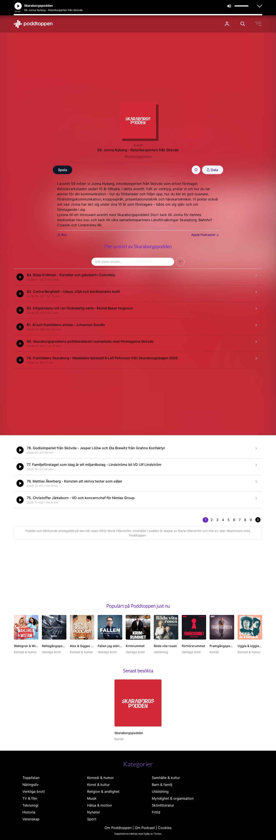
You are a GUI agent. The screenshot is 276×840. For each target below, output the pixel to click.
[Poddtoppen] (33, 24)
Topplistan (30, 777)
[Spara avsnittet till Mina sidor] (196, 169)
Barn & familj (162, 784)
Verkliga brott (33, 791)
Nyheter (93, 812)
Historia (28, 812)
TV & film (29, 798)
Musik (92, 798)
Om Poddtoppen (118, 828)
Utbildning (160, 791)
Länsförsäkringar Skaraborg (174, 220)
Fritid (156, 812)
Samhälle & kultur (166, 777)
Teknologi (30, 805)
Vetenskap (30, 819)
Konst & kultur (98, 784)
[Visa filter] (180, 261)
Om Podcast (145, 828)
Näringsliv (30, 784)
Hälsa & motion (99, 805)
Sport (91, 819)
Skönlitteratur (163, 805)
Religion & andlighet (103, 791)
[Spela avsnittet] (20, 277)
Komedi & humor (100, 777)
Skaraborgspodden (138, 156)
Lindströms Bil (89, 225)
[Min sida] (227, 24)
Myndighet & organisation (173, 798)
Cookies (164, 828)
